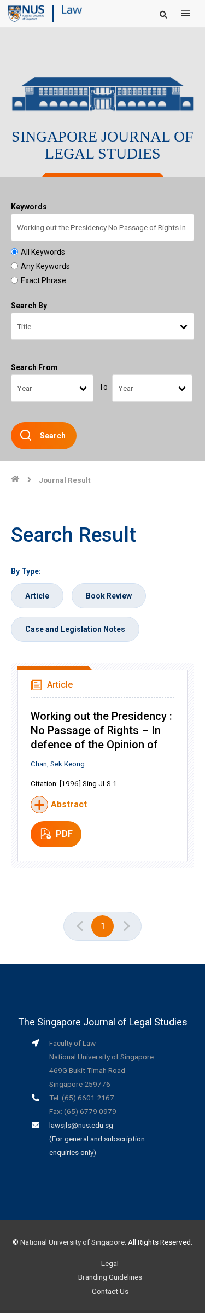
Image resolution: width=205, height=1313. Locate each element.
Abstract (69, 804)
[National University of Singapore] (26, 13)
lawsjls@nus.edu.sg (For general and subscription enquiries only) (97, 1139)
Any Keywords (45, 266)
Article (37, 595)
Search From (34, 367)
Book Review (109, 595)
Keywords (29, 206)
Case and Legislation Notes (75, 629)
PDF (64, 834)
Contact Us (110, 1291)
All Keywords (43, 252)
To (103, 387)
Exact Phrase (43, 280)
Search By (29, 305)
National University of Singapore (72, 1242)
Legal (110, 1263)
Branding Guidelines (110, 1277)
